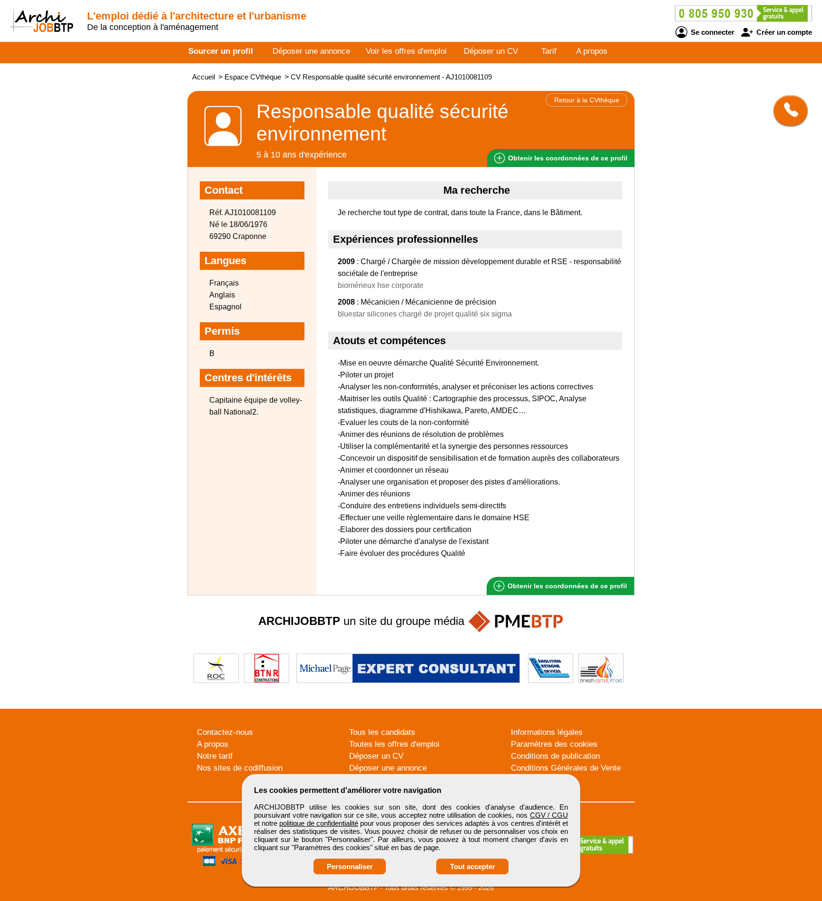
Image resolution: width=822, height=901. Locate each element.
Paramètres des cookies (554, 744)
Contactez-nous (225, 732)
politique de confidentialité (318, 823)
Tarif (549, 51)
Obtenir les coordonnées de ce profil (566, 586)
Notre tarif (215, 756)
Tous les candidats (382, 732)
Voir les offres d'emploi (406, 51)
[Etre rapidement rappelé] (787, 110)
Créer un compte (783, 32)
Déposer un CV (491, 51)
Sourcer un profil (220, 51)
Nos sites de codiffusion (240, 767)
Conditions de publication (555, 756)
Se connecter (711, 32)
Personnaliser (350, 866)
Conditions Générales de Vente (566, 767)
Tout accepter (472, 866)
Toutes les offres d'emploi (394, 744)
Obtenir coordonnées (566, 158)
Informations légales (547, 732)
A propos (591, 51)
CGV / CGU (549, 815)
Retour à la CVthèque (586, 100)
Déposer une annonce (311, 51)
